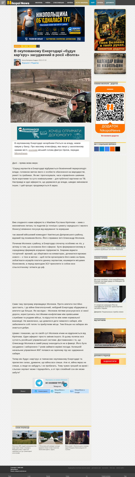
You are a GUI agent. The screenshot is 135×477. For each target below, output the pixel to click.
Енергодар (32, 46)
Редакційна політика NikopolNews (79, 468)
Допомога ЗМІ (96, 468)
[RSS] (112, 149)
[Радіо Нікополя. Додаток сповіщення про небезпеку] (110, 30)
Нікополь (38, 2)
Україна (70, 2)
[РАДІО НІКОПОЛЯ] (110, 63)
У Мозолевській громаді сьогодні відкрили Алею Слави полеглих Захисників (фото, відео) (49, 447)
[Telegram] (101, 149)
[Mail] (117, 149)
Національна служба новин (112, 312)
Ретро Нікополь (82, 2)
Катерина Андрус (32, 60)
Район (47, 2)
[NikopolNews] (51, 383)
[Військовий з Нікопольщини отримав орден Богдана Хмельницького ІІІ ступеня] (77, 444)
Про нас (112, 468)
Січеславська (58, 2)
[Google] (107, 149)
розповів (33, 150)
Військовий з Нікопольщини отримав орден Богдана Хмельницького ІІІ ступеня (76, 447)
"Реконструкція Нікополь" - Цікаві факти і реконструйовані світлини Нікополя (109, 248)
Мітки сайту (120, 468)
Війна (26, 46)
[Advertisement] (50, 204)
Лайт (93, 2)
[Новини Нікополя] (18, 4)
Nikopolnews (20, 153)
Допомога (110, 2)
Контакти (105, 468)
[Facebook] (96, 149)
